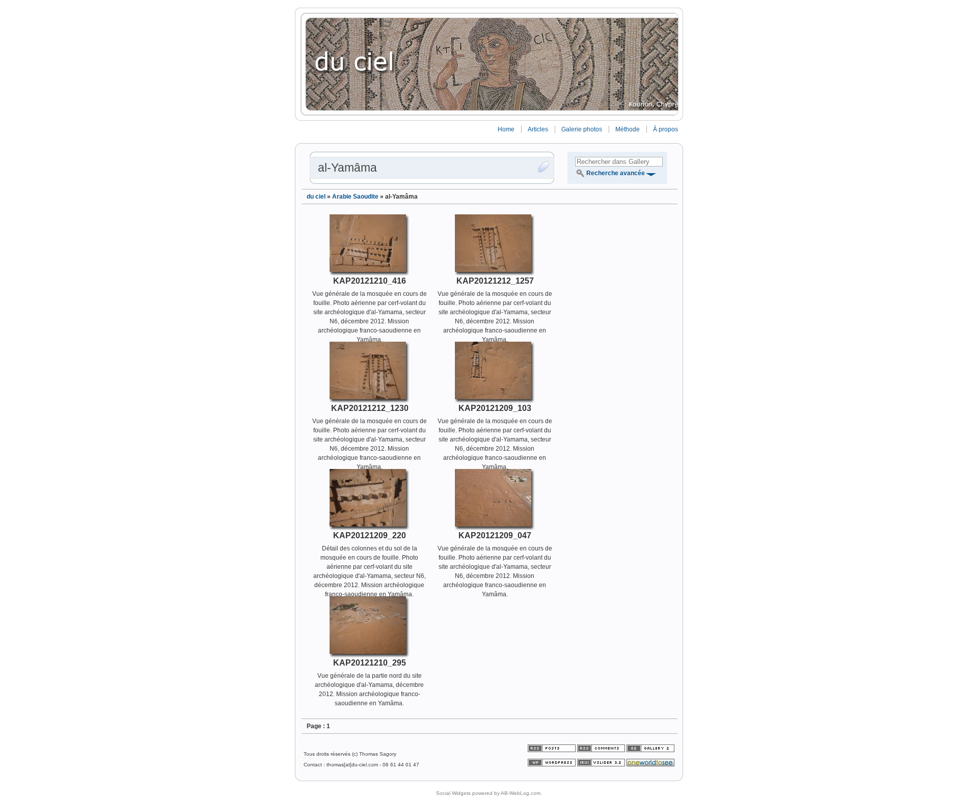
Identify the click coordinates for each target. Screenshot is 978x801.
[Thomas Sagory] (489, 64)
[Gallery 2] (650, 750)
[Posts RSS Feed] (552, 750)
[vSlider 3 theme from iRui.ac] (602, 764)
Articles (538, 129)
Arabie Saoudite (355, 196)
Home (506, 129)
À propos (665, 129)
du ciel (316, 196)
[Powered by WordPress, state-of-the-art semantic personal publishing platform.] (552, 764)
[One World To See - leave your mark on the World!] (650, 764)
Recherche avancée (615, 173)
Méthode (627, 129)
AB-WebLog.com (520, 793)
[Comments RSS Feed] (601, 750)
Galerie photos (581, 129)
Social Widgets (453, 793)
